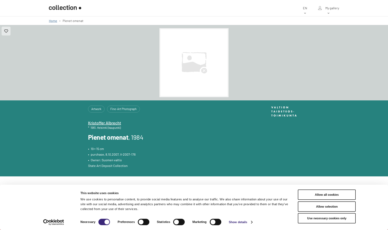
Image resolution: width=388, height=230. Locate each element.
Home (53, 21)
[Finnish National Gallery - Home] (65, 8)
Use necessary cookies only (326, 218)
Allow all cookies (327, 194)
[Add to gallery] (6, 31)
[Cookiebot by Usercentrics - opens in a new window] (53, 222)
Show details (238, 222)
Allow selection (327, 206)
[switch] (143, 222)
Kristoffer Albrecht (104, 122)
